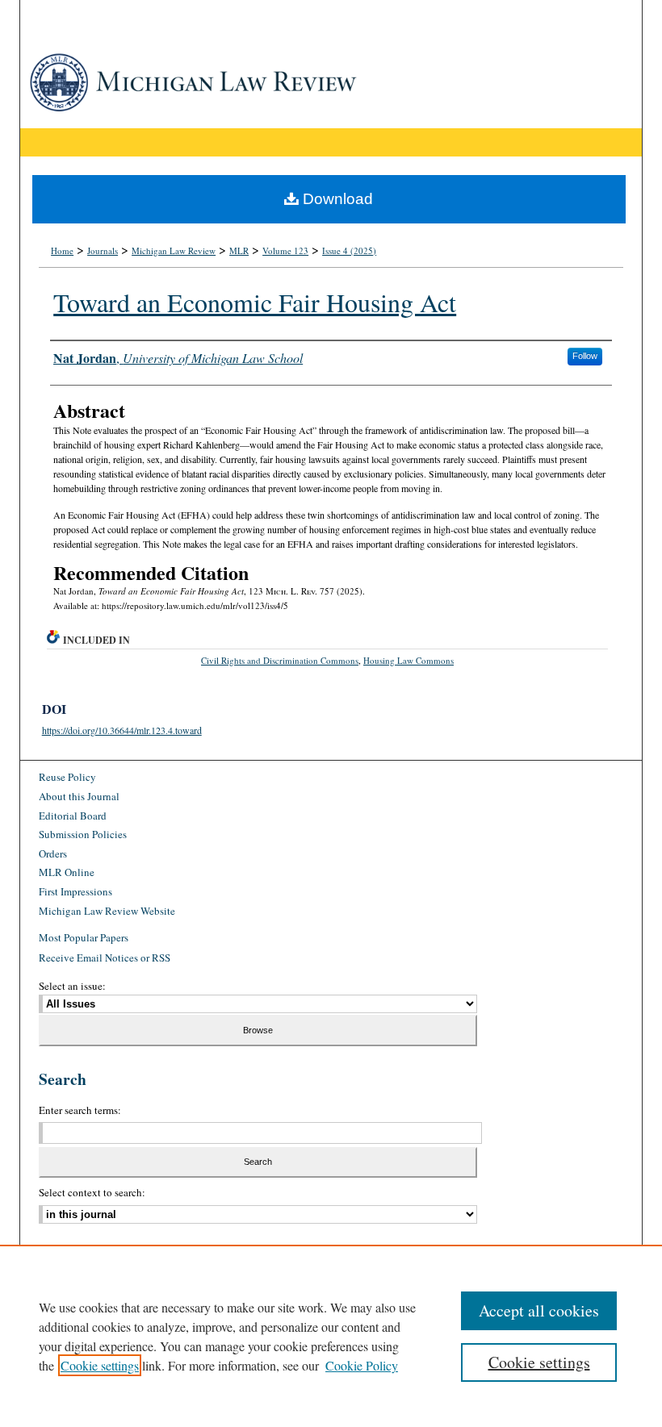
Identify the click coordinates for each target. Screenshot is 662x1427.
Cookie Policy (361, 1365)
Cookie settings (100, 1365)
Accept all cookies (539, 1310)
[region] (331, 1336)
